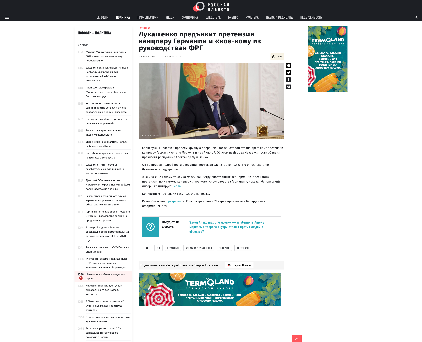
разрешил (175, 201)
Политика (123, 17)
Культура (252, 17)
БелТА (176, 186)
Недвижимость (311, 17)
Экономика (190, 17)
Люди (170, 17)
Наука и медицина (279, 17)
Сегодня (102, 17)
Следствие (213, 17)
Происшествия (147, 17)
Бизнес (233, 17)
